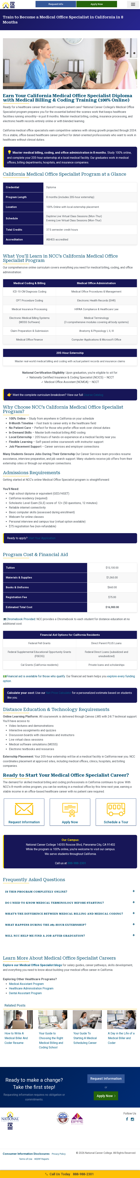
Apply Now (97, 4)
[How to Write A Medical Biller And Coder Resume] (18, 1028)
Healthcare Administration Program (31, 988)
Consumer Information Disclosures (26, 1153)
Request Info (55, 4)
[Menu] (133, 4)
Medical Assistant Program (26, 984)
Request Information (106, 1078)
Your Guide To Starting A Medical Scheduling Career (85, 1038)
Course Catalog (93, 395)
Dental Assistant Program (25, 993)
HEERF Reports (41, 1159)
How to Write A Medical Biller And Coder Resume (16, 1038)
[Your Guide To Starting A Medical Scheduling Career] (87, 1028)
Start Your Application (41, 538)
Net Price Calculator (58, 693)
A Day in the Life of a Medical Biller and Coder (121, 1038)
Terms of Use (25, 1159)
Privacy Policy (59, 1154)
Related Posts (15, 1005)
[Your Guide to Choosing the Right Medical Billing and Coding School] (52, 1028)
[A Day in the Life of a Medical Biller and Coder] (121, 1028)
